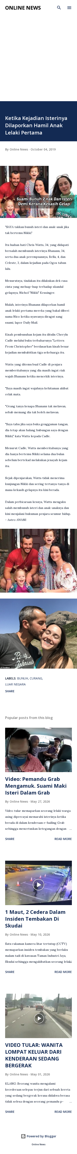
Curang (36, 678)
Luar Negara (15, 684)
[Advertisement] (38, 60)
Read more (63, 839)
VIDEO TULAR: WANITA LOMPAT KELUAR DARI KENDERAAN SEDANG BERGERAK (34, 1055)
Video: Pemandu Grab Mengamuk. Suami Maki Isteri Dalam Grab (36, 785)
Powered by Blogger (41, 1136)
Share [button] (10, 691)
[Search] (59, 7)
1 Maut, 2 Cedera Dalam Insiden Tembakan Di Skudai (35, 918)
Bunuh (22, 678)
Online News (23, 7)
